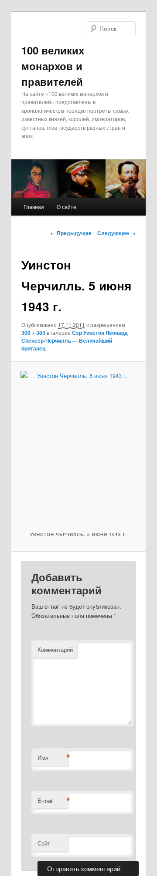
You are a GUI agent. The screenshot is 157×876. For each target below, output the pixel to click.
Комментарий (55, 649)
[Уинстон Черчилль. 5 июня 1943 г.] (78, 445)
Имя (53, 758)
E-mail (53, 801)
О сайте (66, 206)
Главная (34, 206)
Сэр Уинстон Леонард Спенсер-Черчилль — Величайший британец (74, 340)
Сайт (44, 843)
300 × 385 (33, 333)
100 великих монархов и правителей (52, 66)
